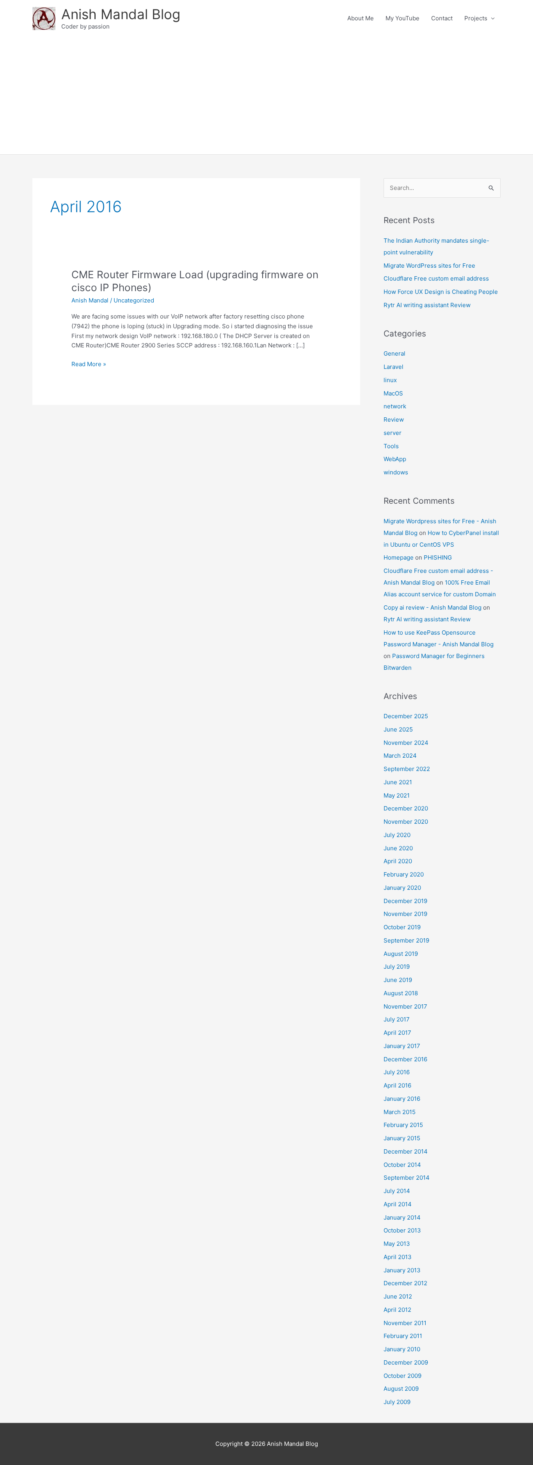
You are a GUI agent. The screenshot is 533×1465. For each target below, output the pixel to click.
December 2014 (406, 1151)
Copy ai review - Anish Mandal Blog (432, 607)
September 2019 (406, 940)
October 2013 (402, 1230)
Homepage (399, 557)
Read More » (88, 364)
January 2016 (402, 1098)
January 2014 (402, 1217)
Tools (391, 446)
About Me (360, 18)
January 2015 (402, 1138)
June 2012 (398, 1296)
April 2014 (398, 1204)
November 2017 (405, 1006)
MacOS (393, 393)
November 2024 (406, 742)
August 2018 (401, 993)
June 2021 (398, 782)
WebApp (395, 459)
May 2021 (397, 795)
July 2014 (397, 1191)
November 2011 (405, 1323)
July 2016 (397, 1072)
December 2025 (406, 716)
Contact (442, 18)
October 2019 (402, 927)
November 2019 (405, 914)
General (394, 353)
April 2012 (397, 1309)
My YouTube (402, 18)
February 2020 (404, 874)
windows (396, 472)
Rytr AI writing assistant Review (427, 305)
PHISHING (438, 557)
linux (390, 380)
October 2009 (402, 1375)
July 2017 (397, 1019)
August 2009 (401, 1388)
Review (394, 419)
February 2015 (403, 1125)
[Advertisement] (266, 95)
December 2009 (406, 1362)
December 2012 (405, 1283)
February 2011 (403, 1336)
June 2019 (398, 980)
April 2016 (397, 1085)
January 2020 (402, 887)
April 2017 (397, 1032)
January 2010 (402, 1349)
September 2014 (407, 1177)
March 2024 (400, 755)
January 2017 (402, 1046)
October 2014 (402, 1164)
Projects (475, 18)
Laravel (393, 366)
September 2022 (407, 769)
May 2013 (397, 1243)
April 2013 (398, 1257)
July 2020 (397, 835)
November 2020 (406, 821)
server (393, 432)
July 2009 (397, 1402)
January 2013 (402, 1270)
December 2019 (405, 901)
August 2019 (401, 953)
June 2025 (398, 729)
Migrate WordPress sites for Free (429, 265)
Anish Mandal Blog (120, 14)
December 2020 (406, 808)
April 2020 (398, 861)
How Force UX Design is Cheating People (441, 291)
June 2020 (398, 848)
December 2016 (405, 1059)
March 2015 (400, 1112)
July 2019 (397, 966)
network (395, 406)
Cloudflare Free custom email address (436, 278)
